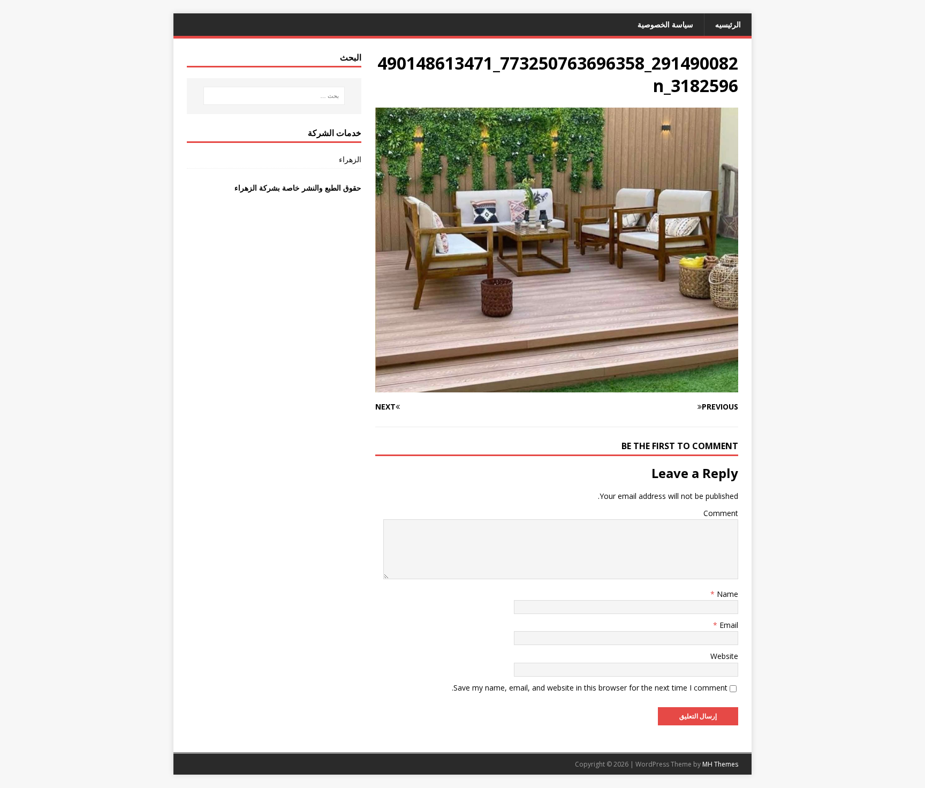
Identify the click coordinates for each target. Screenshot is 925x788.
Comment (720, 513)
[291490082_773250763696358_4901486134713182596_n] (556, 386)
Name (726, 594)
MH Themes (720, 764)
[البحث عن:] (274, 96)
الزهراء (350, 159)
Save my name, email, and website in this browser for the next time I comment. (589, 688)
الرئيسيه (728, 24)
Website (724, 656)
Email (727, 625)
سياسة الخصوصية (665, 24)
